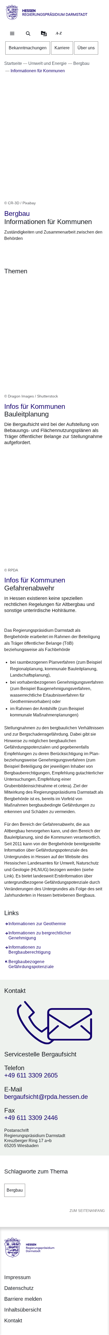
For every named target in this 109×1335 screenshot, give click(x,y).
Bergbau (15, 1190)
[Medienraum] (44, 33)
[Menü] (12, 33)
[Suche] (28, 33)
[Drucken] (49, 251)
